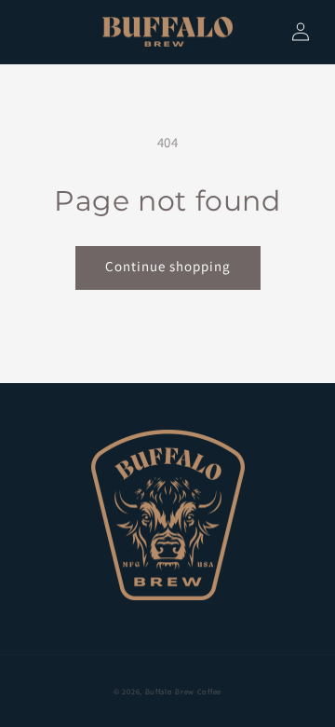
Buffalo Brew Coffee (183, 691)
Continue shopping (168, 266)
